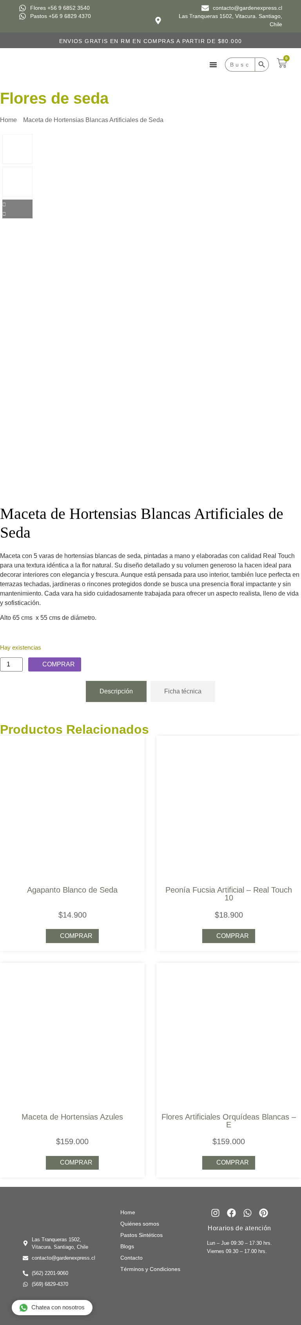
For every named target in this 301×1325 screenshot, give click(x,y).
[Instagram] (215, 1212)
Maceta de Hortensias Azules (72, 1117)
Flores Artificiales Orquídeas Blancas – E (228, 1121)
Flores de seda (54, 98)
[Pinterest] (263, 1212)
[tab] (116, 691)
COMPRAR (58, 664)
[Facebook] (231, 1212)
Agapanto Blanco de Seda (72, 890)
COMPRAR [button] (232, 936)
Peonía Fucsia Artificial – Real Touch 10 (228, 894)
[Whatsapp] (247, 1212)
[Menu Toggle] (213, 64)
